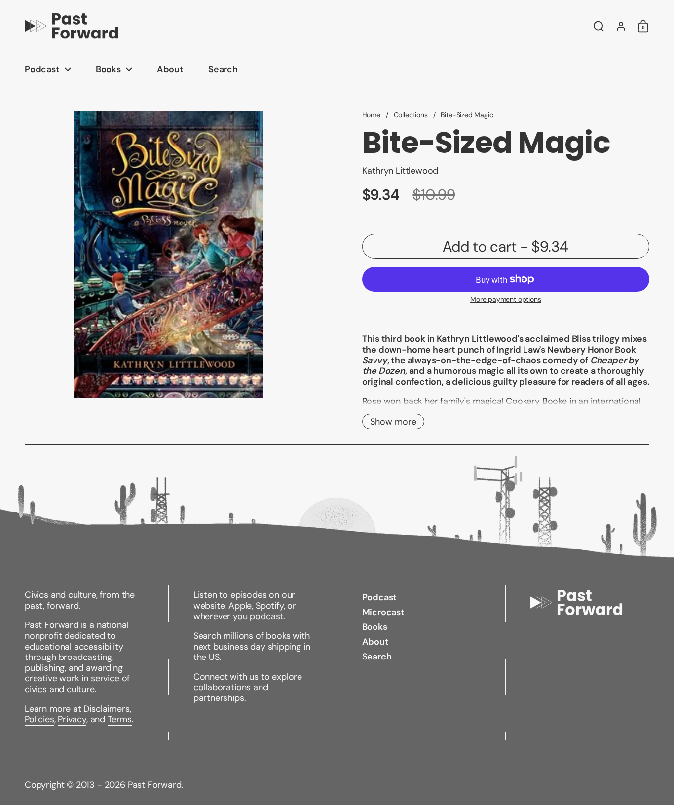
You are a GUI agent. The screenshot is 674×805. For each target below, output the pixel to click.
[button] (599, 26)
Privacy (72, 719)
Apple (240, 606)
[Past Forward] (71, 25)
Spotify (270, 606)
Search (207, 636)
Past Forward (155, 785)
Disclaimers (106, 709)
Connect (210, 677)
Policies (39, 719)
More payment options (505, 299)
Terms (120, 719)
